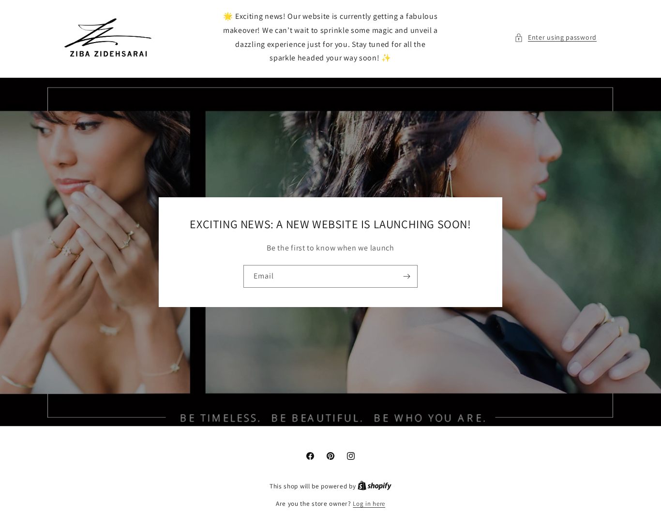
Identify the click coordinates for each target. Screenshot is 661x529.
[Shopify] (374, 486)
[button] (555, 37)
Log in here (369, 504)
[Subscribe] (406, 276)
